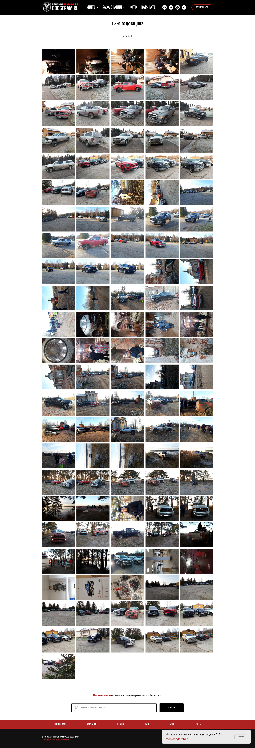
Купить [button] (90, 7)
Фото (133, 7)
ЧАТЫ (198, 724)
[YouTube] (164, 7)
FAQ (147, 724)
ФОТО (172, 724)
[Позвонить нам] (184, 7)
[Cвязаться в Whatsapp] (177, 7)
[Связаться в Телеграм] (171, 7)
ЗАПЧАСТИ (91, 724)
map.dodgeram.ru (177, 739)
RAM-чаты (148, 7)
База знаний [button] (112, 7)
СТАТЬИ (120, 724)
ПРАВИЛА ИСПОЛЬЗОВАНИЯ (56, 740)
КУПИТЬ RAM (60, 724)
